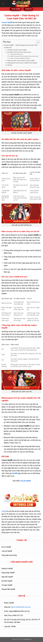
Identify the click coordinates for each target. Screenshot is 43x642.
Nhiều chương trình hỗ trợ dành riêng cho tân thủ (24, 56)
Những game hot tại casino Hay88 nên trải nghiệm (22, 63)
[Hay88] (21, 3)
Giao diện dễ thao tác (17, 54)
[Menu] (3, 3)
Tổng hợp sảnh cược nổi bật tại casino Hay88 (20, 60)
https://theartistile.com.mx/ (21, 607)
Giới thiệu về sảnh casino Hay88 (16, 50)
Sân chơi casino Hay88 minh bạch (20, 58)
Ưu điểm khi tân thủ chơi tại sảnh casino (19, 52)
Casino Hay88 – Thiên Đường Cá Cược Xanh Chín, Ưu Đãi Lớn (21, 46)
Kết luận (9, 65)
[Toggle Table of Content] (37, 42)
